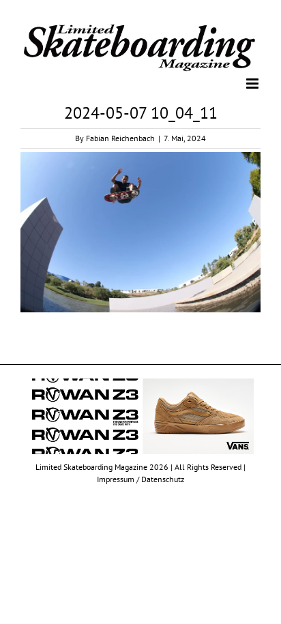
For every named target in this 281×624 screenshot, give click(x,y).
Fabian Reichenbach (120, 137)
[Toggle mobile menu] (253, 83)
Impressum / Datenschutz (140, 478)
